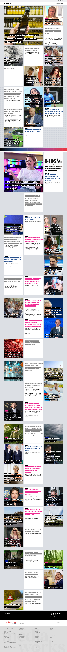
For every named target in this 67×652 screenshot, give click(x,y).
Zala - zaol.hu (21, 630)
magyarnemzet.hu (22, 636)
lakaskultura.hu (37, 632)
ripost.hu (51, 628)
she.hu (51, 632)
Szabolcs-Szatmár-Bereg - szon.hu (10, 647)
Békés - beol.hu (6, 632)
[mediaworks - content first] (10, 622)
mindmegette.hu (37, 637)
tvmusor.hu (36, 643)
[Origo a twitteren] (53, 614)
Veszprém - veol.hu (22, 629)
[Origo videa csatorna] (57, 614)
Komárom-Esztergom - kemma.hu (9, 643)
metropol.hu (52, 629)
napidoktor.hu (37, 636)
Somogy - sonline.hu (7, 646)
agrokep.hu (21, 646)
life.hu (51, 630)
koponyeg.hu (52, 638)
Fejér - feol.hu (6, 637)
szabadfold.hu (21, 637)
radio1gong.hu (52, 646)
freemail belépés (60, 3)
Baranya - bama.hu (7, 631)
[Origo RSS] (60, 614)
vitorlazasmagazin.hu (38, 641)
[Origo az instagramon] (55, 614)
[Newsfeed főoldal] (7, 614)
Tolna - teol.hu (6, 648)
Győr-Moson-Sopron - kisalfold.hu (9, 638)
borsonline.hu (37, 649)
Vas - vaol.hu (21, 628)
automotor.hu (37, 631)
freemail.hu (51, 637)
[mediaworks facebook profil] (58, 623)
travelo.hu (36, 638)
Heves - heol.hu (6, 641)
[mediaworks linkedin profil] (61, 623)
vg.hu (20, 645)
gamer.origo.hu (37, 633)
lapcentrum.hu (52, 641)
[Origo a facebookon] (51, 614)
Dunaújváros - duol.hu (8, 636)
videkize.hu (36, 642)
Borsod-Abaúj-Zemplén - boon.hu (9, 633)
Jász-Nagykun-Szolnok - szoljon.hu (10, 642)
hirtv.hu (20, 638)
